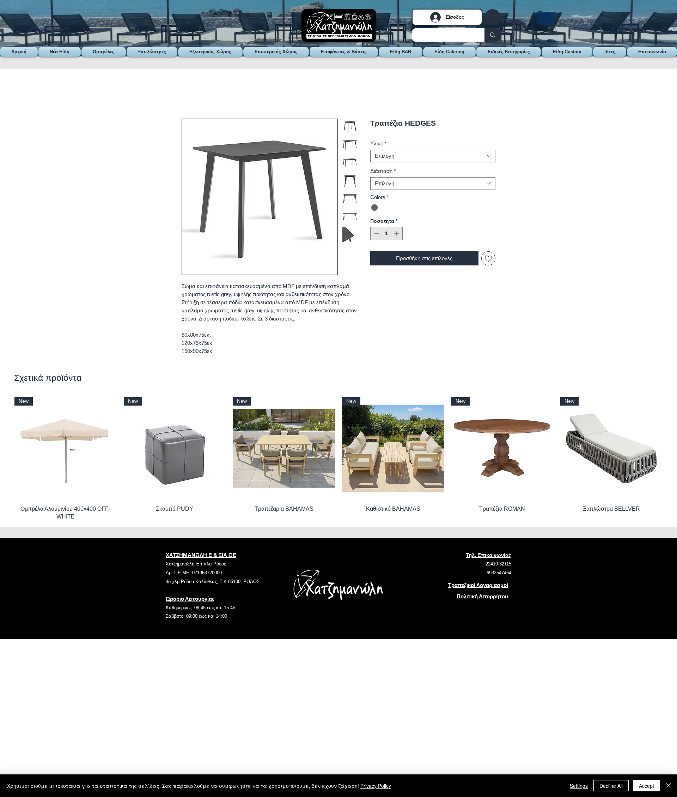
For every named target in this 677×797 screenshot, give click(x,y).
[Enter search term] (492, 35)
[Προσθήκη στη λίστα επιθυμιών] (488, 259)
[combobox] (432, 157)
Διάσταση (383, 172)
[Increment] (397, 234)
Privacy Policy (375, 785)
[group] (338, 456)
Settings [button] (579, 785)
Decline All (611, 785)
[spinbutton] (386, 234)
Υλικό (378, 145)
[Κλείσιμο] (668, 785)
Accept (646, 785)
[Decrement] (375, 234)
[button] (492, 17)
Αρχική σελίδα (199, 94)
